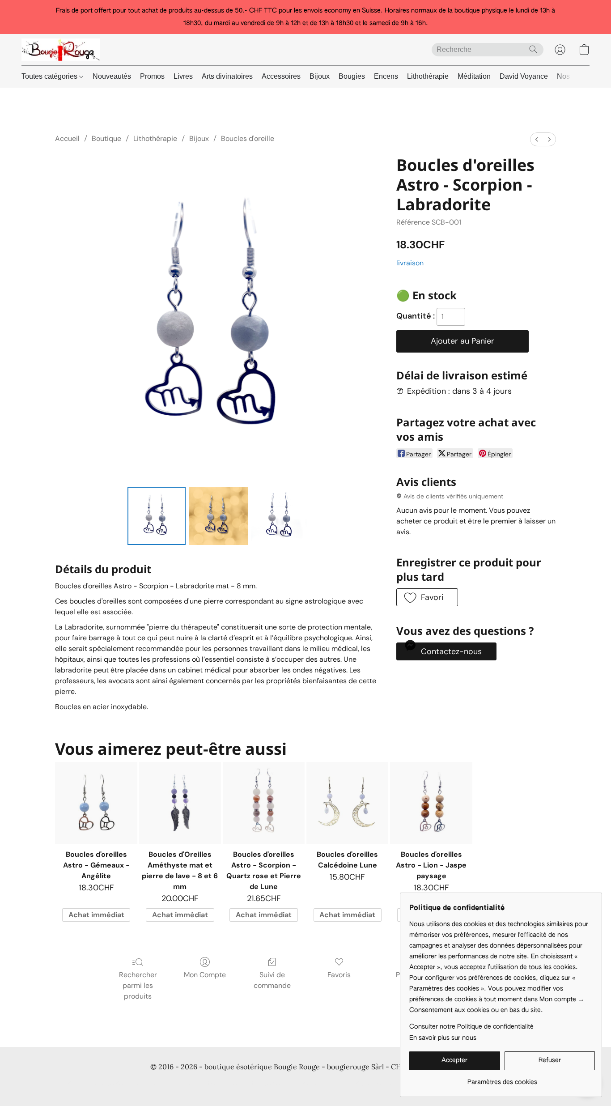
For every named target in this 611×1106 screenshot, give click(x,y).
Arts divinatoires (227, 76)
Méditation (474, 76)
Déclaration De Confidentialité (193, 1083)
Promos (152, 76)
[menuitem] (536, 139)
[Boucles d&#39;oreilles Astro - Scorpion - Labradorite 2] (280, 516)
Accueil (67, 138)
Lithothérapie (428, 76)
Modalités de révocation (381, 1083)
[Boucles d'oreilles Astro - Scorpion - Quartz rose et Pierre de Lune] (264, 803)
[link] (502, 1079)
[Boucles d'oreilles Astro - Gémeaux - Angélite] (96, 803)
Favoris (339, 974)
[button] (60, 49)
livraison (410, 263)
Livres (183, 76)
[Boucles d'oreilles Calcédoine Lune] (347, 803)
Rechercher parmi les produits (138, 985)
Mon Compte (205, 974)
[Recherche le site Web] (533, 49)
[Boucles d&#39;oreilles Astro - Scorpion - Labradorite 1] (218, 516)
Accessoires (281, 76)
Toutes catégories (50, 76)
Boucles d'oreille (247, 138)
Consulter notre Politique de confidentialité (471, 1027)
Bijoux (320, 76)
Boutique (106, 138)
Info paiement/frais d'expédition (292, 1083)
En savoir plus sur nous (442, 1038)
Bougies (352, 76)
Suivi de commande (272, 980)
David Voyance (524, 76)
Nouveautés (112, 76)
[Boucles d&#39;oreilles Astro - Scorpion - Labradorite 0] (156, 516)
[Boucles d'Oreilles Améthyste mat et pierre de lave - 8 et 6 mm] (180, 803)
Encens (386, 76)
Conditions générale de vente (98, 1083)
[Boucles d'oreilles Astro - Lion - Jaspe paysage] (431, 803)
